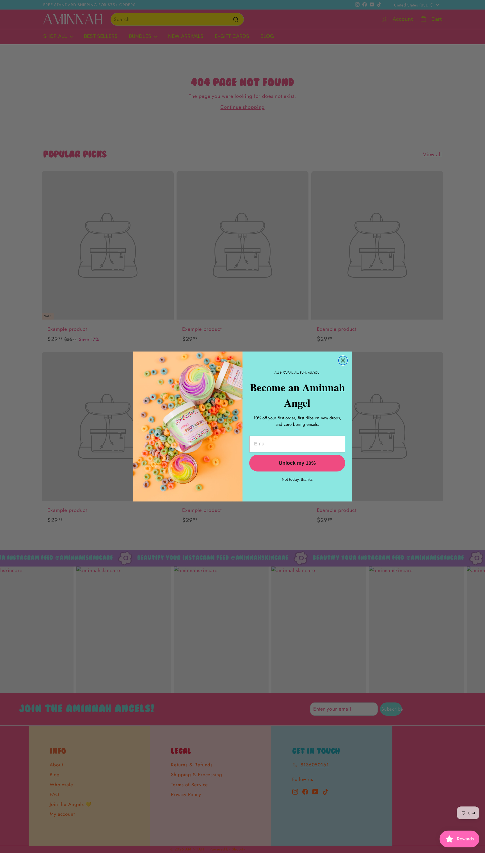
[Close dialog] (342, 360)
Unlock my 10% (297, 463)
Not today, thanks (297, 479)
